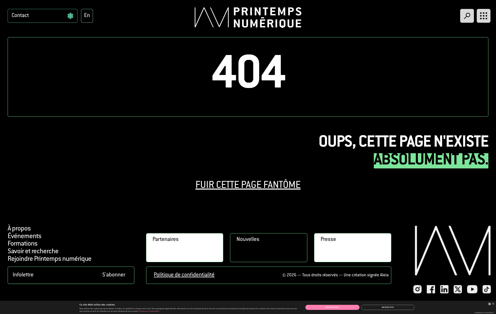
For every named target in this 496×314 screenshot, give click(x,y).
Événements (24, 236)
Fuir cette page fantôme (248, 185)
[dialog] (248, 307)
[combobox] (489, 304)
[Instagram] (417, 289)
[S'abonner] (71, 275)
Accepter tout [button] (332, 307)
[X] (458, 289)
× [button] (493, 304)
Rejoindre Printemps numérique (50, 259)
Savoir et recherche (33, 251)
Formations (22, 244)
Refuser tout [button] (388, 307)
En (87, 15)
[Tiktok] (487, 289)
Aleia (384, 275)
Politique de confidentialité (184, 275)
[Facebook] (431, 289)
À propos (19, 229)
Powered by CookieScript (484, 313)
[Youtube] (472, 289)
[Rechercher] (467, 16)
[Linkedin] (444, 289)
